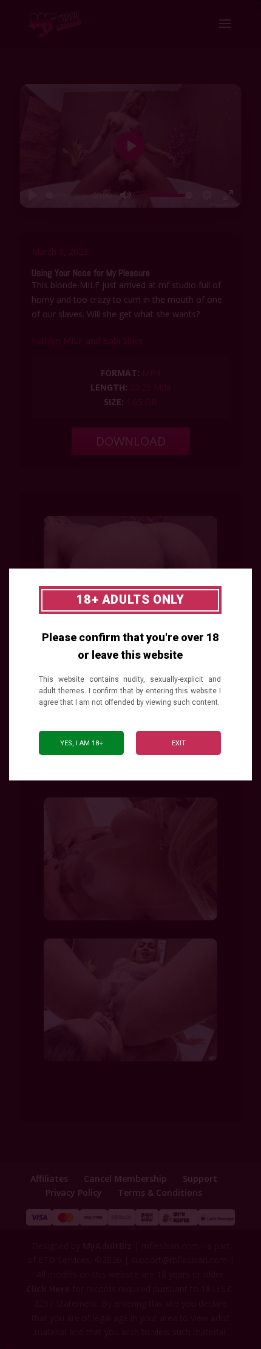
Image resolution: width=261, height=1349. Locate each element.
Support (200, 1178)
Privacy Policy (74, 1192)
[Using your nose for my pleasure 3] (130, 920)
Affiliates (49, 1178)
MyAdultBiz (107, 1246)
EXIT (179, 743)
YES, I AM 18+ (81, 743)
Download (131, 441)
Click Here (48, 1289)
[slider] (67, 195)
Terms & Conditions (160, 1192)
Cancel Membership (125, 1178)
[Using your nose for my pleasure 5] (130, 1061)
